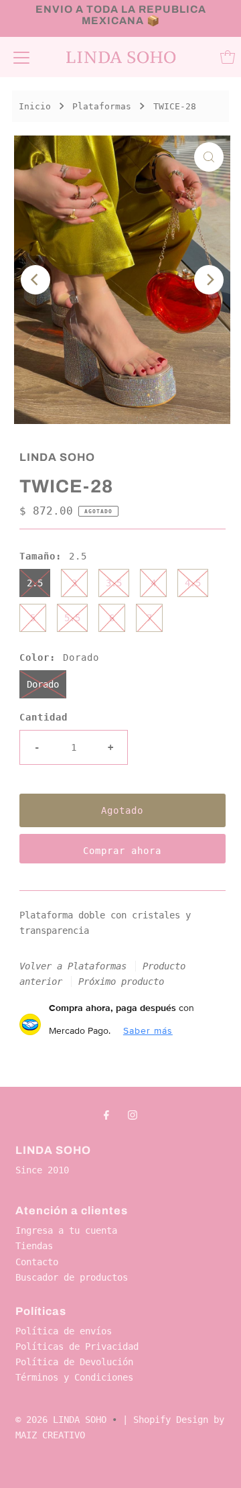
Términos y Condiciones (74, 1377)
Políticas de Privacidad (77, 1346)
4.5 (193, 583)
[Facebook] (106, 1114)
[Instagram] (132, 1114)
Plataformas (101, 106)
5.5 (72, 618)
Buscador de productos (71, 1277)
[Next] (209, 280)
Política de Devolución (74, 1362)
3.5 (114, 583)
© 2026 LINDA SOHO (60, 1419)
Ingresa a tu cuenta (66, 1230)
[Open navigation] (21, 57)
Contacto (36, 1262)
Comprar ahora (122, 850)
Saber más (148, 1030)
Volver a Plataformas (73, 966)
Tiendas (34, 1245)
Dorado (43, 684)
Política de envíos (63, 1331)
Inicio (35, 106)
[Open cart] (227, 57)
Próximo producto (121, 981)
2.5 (35, 583)
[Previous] (35, 280)
